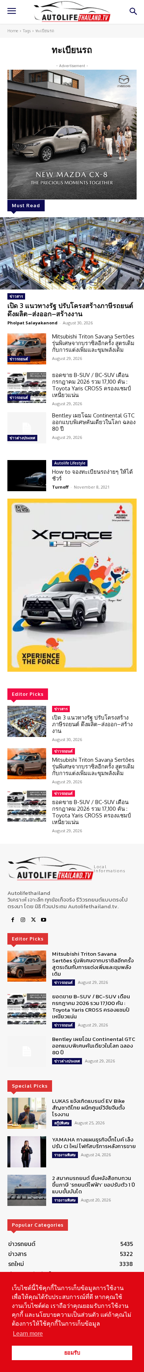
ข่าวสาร (16, 296)
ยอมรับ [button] (72, 1353)
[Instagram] (23, 920)
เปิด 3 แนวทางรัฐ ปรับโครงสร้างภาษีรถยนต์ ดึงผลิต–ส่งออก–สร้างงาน (70, 309)
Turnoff (60, 487)
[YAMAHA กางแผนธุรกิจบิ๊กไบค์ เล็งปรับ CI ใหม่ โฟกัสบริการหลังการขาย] (26, 1151)
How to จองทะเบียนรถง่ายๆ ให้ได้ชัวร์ (92, 475)
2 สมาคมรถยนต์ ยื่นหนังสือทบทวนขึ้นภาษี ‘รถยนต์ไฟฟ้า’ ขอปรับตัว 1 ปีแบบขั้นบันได (93, 1185)
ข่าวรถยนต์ (19, 358)
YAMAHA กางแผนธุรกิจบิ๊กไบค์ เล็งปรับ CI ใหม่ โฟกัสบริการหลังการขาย (94, 1142)
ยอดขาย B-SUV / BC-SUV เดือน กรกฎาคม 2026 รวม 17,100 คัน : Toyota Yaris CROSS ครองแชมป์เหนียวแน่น (91, 385)
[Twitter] (33, 920)
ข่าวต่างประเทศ (22, 437)
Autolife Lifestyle (69, 463)
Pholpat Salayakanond (32, 322)
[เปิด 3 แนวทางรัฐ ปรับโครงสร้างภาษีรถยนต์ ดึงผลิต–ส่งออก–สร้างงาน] (72, 253)
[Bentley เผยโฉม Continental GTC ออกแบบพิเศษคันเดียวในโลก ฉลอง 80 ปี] (26, 427)
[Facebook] (12, 920)
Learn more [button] (28, 1333)
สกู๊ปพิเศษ (61, 1122)
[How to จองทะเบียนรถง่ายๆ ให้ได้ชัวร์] (26, 475)
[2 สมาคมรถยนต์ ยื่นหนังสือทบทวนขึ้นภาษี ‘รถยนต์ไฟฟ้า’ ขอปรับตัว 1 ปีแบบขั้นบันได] (26, 1190)
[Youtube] (43, 920)
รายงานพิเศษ (65, 1154)
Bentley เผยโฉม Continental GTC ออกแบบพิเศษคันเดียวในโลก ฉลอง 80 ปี (94, 422)
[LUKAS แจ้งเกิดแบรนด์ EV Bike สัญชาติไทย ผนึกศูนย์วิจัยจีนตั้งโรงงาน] (26, 1113)
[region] (72, 585)
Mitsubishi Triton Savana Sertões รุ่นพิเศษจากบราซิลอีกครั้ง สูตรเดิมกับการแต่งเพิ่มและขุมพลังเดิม (93, 343)
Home (12, 30)
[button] (72, 585)
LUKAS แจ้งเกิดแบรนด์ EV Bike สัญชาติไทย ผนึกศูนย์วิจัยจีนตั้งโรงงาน (88, 1107)
